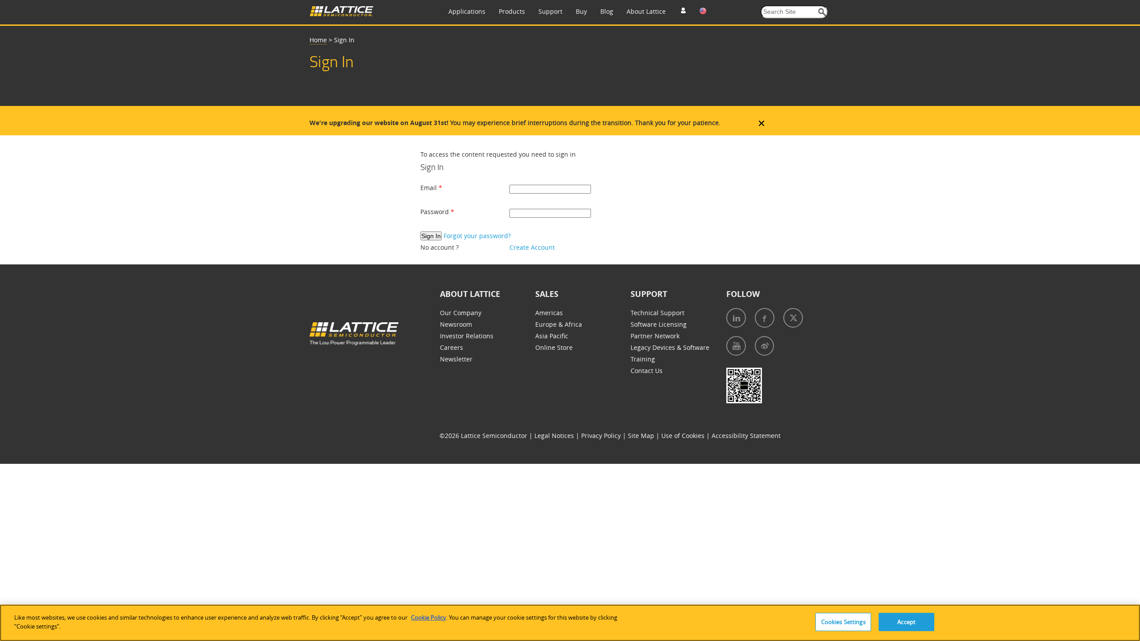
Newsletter (456, 359)
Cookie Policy (428, 617)
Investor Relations (466, 336)
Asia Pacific (551, 336)
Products (512, 11)
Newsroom (456, 324)
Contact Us (647, 370)
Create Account (532, 247)
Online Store (554, 347)
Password (435, 211)
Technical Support (657, 312)
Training (643, 359)
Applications (466, 11)
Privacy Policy (602, 435)
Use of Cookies (683, 435)
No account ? (439, 247)
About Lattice (646, 11)
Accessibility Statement (746, 435)
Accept (906, 622)
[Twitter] (793, 318)
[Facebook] (764, 318)
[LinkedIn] (736, 318)
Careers (451, 347)
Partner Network (655, 336)
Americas (549, 312)
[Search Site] (822, 12)
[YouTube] (736, 346)
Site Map (642, 435)
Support (550, 11)
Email (429, 187)
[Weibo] (764, 346)
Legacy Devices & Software (670, 347)
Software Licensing (659, 324)
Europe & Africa (558, 324)
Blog (606, 11)
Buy (581, 11)
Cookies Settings (843, 622)
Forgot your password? (477, 235)
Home (318, 40)
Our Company (460, 312)
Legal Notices (555, 435)
